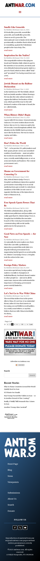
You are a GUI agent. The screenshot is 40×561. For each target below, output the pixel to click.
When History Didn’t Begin (17, 114)
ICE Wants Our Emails (12, 392)
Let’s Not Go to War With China (19, 293)
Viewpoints (13, 482)
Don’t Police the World (15, 143)
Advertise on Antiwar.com (20, 361)
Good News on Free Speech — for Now (20, 235)
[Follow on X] (20, 527)
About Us (12, 499)
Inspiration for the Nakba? (17, 55)
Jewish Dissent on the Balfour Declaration (18, 85)
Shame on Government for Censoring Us (16, 172)
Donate (11, 511)
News (10, 476)
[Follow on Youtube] (25, 527)
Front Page (13, 464)
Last (31, 324)
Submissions (14, 493)
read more (8, 50)
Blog (10, 470)
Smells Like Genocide (14, 27)
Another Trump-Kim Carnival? (15, 407)
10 (22, 324)
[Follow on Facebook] (15, 527)
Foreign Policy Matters (15, 265)
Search (11, 505)
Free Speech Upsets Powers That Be (19, 204)
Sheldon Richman (12, 30)
